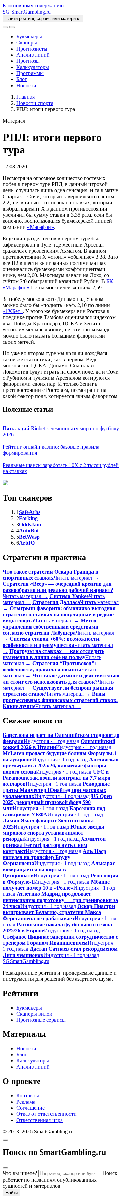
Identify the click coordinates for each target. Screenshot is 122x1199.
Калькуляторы (32, 67)
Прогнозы (28, 61)
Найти (11, 1192)
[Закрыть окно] (5, 1140)
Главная (25, 97)
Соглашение (30, 1108)
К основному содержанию (33, 5)
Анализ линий (33, 55)
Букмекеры (29, 36)
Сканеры (26, 43)
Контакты (27, 1095)
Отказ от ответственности (46, 1114)
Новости (26, 85)
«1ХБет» (13, 311)
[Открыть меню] (12, 27)
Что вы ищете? (20, 1173)
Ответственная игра (39, 1120)
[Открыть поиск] (5, 27)
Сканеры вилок (34, 1014)
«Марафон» (40, 227)
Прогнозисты (31, 49)
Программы (30, 73)
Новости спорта (34, 103)
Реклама (25, 1102)
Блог (21, 79)
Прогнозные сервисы (41, 1020)
